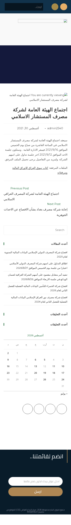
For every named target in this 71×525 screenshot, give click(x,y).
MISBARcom (32, 512)
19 (44, 372)
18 (53, 372)
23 (8, 372)
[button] (6, 29)
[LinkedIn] (28, 409)
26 (44, 379)
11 (53, 366)
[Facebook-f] (63, 6)
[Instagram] (39, 409)
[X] (62, 409)
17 (63, 372)
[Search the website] (24, 6)
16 (8, 366)
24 (63, 379)
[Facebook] (50, 409)
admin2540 (55, 128)
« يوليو (64, 393)
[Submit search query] (9, 7)
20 (35, 372)
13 (35, 366)
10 (63, 366)
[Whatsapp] (54, 6)
